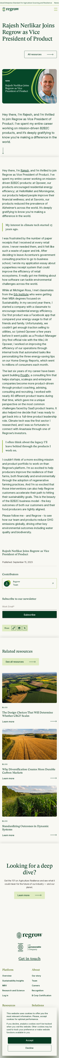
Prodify (24, 375)
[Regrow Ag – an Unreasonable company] (34, 947)
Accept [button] (29, 1040)
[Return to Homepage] (29, 935)
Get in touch (29, 958)
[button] (55, 9)
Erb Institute (21, 294)
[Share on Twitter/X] (25, 628)
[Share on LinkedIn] (19, 628)
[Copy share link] (14, 628)
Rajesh (25, 170)
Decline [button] (29, 1048)
